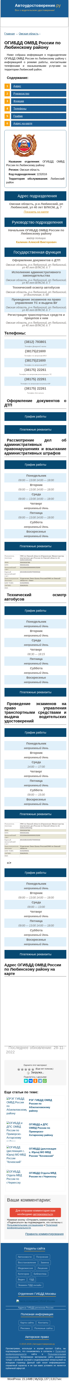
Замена (45, 1262)
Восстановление (27, 1262)
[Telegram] (40, 1081)
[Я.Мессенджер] (26, 1081)
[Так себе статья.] (22, 1069)
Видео (21, 1279)
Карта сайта (27, 1322)
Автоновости (25, 1256)
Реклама (25, 1328)
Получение (42, 1256)
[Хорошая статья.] (29, 1069)
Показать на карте (36, 211)
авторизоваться (43, 1214)
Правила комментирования (44, 1234)
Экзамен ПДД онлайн (29, 1285)
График (18, 116)
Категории (23, 1273)
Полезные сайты (43, 1328)
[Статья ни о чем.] (19, 1069)
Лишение (43, 1268)
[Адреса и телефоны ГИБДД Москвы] (35, 1301)
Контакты (43, 1322)
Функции (18, 101)
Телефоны (19, 108)
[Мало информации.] (26, 1069)
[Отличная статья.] (33, 1069)
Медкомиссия (25, 1268)
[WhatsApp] (45, 1081)
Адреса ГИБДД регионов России (35, 1307)
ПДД (31, 1279)
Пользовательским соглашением (25, 1225)
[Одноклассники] (35, 1081)
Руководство (21, 93)
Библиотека (40, 1273)
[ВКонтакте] (31, 1081)
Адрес (17, 86)
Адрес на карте (22, 123)
